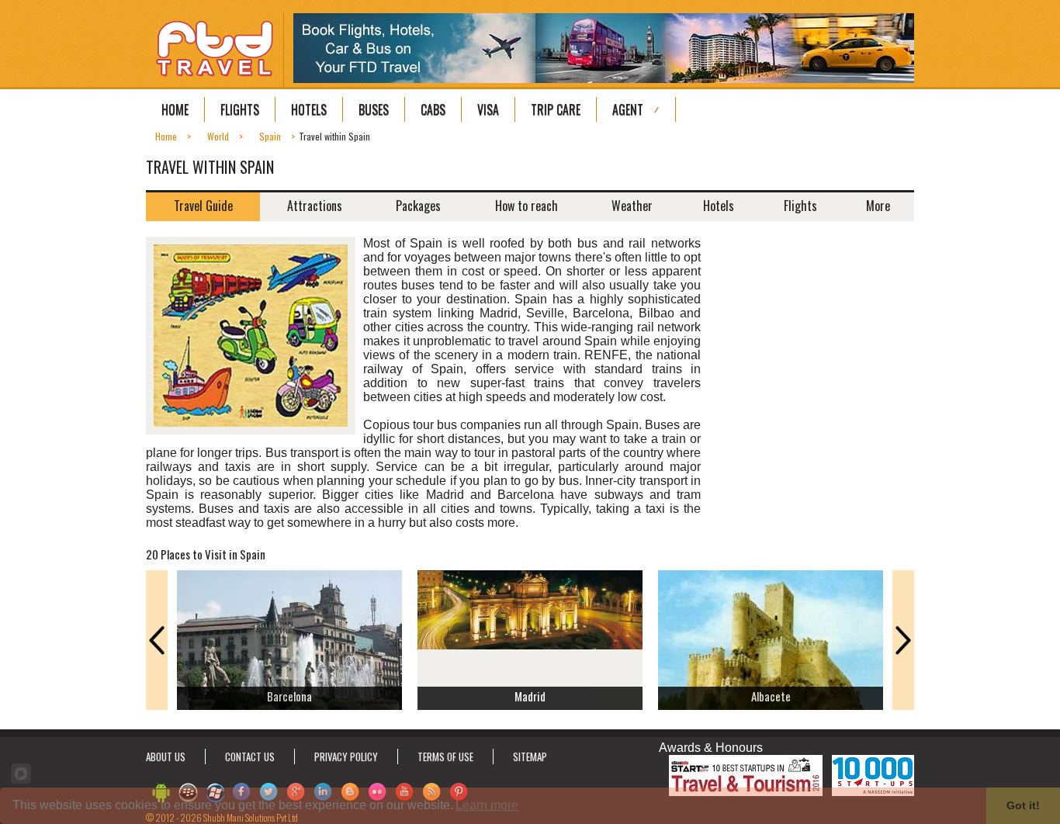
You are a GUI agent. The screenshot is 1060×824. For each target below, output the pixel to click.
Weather (632, 205)
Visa (488, 109)
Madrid (530, 696)
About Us (165, 756)
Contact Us (250, 756)
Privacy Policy (346, 756)
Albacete (771, 696)
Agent (627, 109)
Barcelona (289, 696)
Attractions (314, 205)
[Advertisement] (832, 334)
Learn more (487, 805)
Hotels (309, 109)
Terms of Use (445, 756)
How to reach (526, 205)
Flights (239, 109)
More (878, 205)
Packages (418, 205)
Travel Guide (203, 205)
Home (175, 109)
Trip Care (555, 109)
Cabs (433, 109)
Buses (374, 109)
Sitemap (530, 756)
